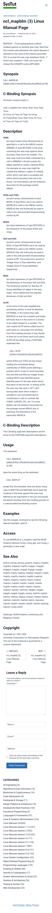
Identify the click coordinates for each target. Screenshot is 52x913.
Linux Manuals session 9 (15, 853)
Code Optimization (12, 796)
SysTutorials (19, 905)
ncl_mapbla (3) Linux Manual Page (13, 656)
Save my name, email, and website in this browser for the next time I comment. (26, 756)
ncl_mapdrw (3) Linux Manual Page (38, 656)
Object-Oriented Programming (17, 861)
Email (10, 736)
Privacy (35, 905)
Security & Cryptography (14, 872)
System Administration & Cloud (18, 876)
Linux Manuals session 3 (27, 16)
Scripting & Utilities (12, 869)
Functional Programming (15, 811)
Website (11, 748)
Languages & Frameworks (15, 815)
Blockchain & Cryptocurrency (16, 792)
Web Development (11, 888)
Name (11, 724)
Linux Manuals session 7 (15, 846)
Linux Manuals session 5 (15, 842)
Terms (28, 905)
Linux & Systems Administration (18, 819)
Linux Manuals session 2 (15, 830)
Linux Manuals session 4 (15, 838)
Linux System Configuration (16, 857)
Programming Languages (15, 865)
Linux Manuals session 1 (15, 827)
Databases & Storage (13, 800)
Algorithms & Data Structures (17, 789)
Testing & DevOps (11, 884)
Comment (11, 683)
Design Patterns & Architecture (17, 804)
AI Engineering (10, 785)
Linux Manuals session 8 (15, 849)
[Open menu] (46, 5)
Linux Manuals (9, 16)
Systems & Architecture (14, 880)
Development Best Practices (16, 808)
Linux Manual (10, 34)
